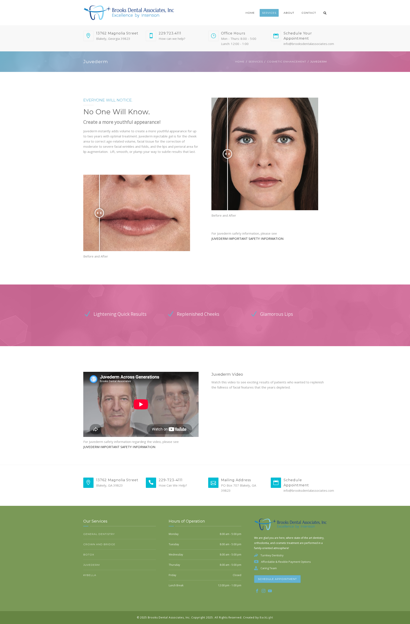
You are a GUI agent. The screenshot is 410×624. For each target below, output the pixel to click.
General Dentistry (99, 534)
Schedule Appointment (277, 579)
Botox (88, 554)
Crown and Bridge (99, 544)
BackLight (266, 617)
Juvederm (91, 564)
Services (269, 12)
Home (250, 12)
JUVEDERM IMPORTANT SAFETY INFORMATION (247, 238)
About (289, 12)
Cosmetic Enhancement (286, 61)
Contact (309, 12)
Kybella (89, 575)
